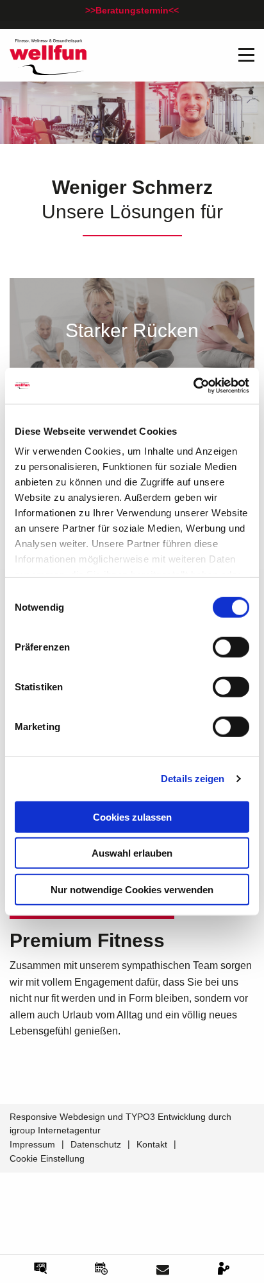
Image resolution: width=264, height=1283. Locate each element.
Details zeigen (192, 778)
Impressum (32, 1144)
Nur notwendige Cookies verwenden (132, 889)
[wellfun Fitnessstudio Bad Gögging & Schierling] (48, 56)
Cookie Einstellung (47, 1158)
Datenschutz (95, 1144)
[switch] (231, 646)
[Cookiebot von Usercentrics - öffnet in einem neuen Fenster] (193, 386)
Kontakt (151, 1144)
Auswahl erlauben (132, 853)
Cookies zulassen (132, 816)
